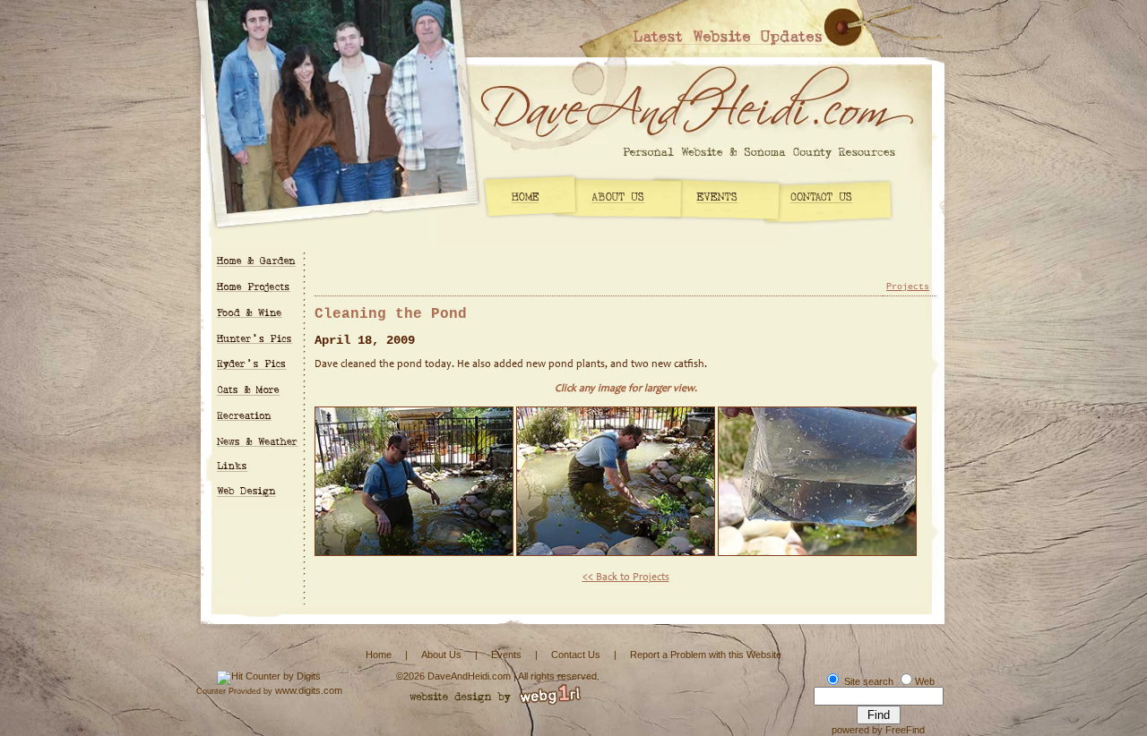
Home (379, 654)
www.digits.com (308, 690)
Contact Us (575, 654)
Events (506, 654)
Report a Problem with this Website (705, 654)
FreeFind (905, 729)
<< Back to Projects (625, 577)
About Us (441, 654)
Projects (907, 287)
